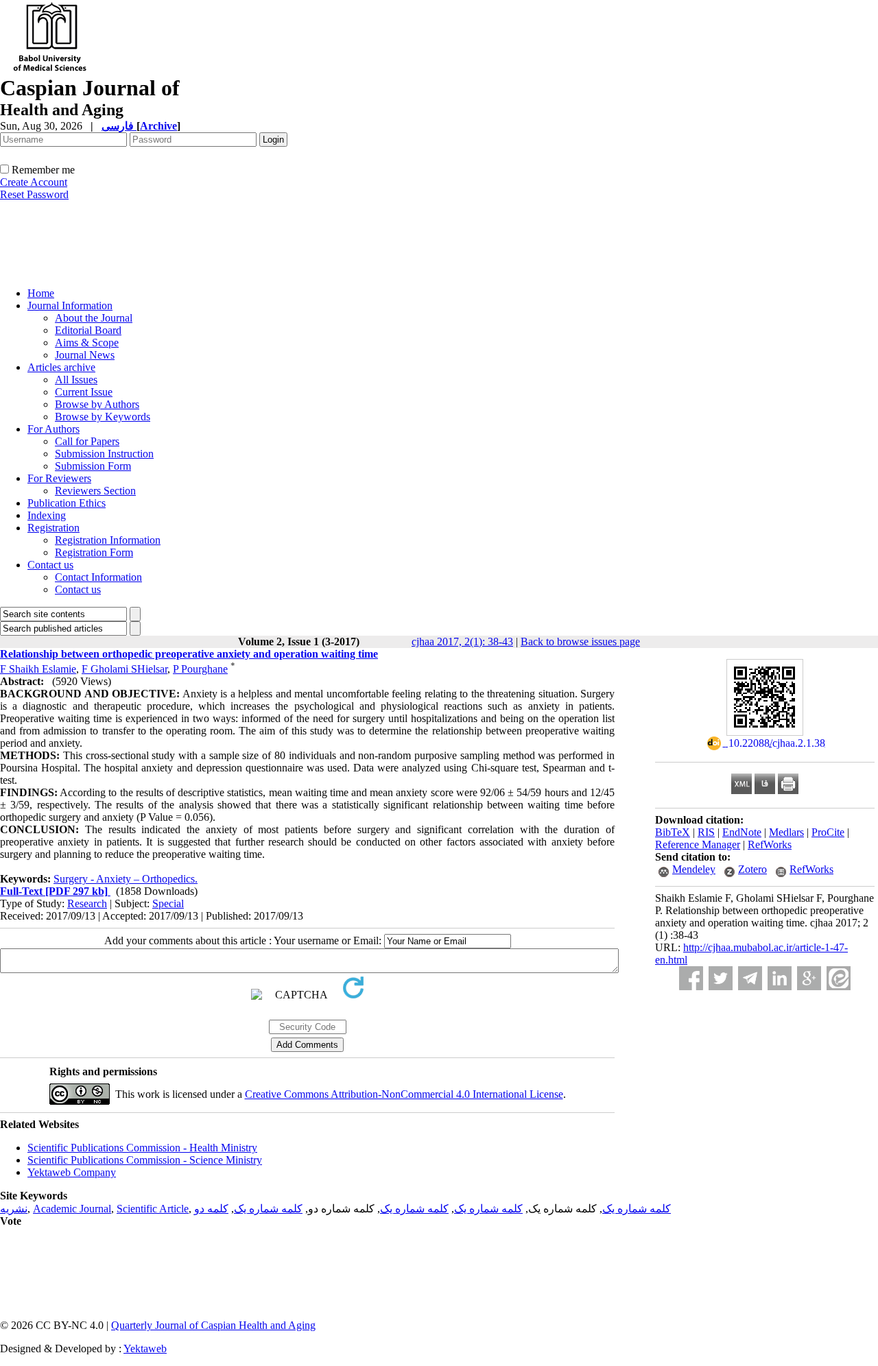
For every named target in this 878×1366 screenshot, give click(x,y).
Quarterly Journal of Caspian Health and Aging (213, 1325)
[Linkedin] (780, 978)
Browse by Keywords (102, 416)
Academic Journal (72, 1208)
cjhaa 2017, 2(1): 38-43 (462, 641)
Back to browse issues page (580, 641)
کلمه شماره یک (636, 1208)
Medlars (786, 832)
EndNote (741, 832)
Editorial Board (88, 330)
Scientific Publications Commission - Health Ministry (142, 1147)
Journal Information (69, 305)
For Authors (53, 429)
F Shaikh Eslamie (38, 669)
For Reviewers (59, 478)
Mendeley (693, 869)
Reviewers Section (95, 490)
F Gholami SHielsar (124, 669)
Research (87, 903)
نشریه (13, 1208)
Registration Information (108, 540)
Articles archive (61, 367)
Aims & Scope (87, 342)
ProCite (827, 832)
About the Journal (93, 318)
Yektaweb (145, 1348)
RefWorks (770, 844)
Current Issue (83, 392)
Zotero (752, 869)
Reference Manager (697, 844)
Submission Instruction (104, 453)
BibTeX (672, 832)
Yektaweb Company (71, 1172)
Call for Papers (87, 441)
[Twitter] (721, 978)
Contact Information (98, 577)
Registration (53, 528)
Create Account (33, 182)
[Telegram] (750, 978)
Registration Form (94, 552)
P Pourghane (200, 669)
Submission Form (93, 466)
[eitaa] (839, 978)
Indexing (46, 515)
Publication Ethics (66, 503)
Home (40, 293)
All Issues (76, 379)
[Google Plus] (809, 978)
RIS (706, 832)
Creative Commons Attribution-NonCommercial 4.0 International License (404, 1094)
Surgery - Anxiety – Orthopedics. (126, 879)
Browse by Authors (97, 404)
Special (168, 903)
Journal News (85, 355)
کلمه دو (211, 1208)
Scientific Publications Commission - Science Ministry (144, 1160)
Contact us (50, 565)
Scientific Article (153, 1208)
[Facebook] (691, 978)
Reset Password (34, 194)
